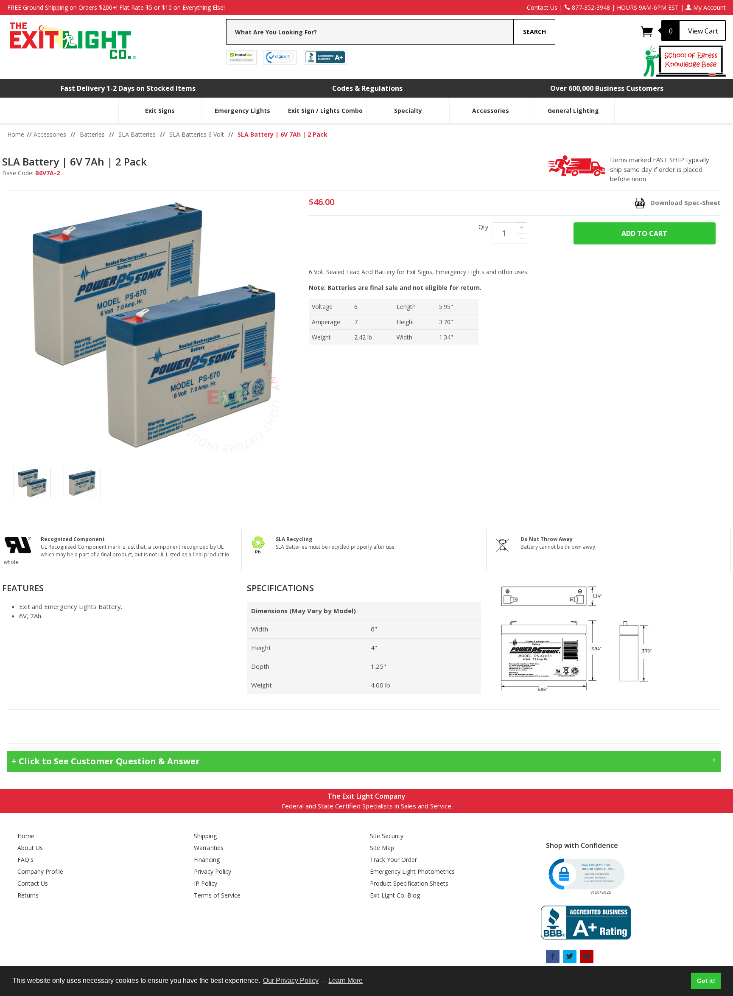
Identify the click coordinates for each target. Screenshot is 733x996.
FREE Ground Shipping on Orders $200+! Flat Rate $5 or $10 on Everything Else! (116, 7)
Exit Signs (160, 111)
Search (534, 32)
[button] (586, 875)
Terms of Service (217, 895)
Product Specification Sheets (409, 883)
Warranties (209, 848)
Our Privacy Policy (291, 980)
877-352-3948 (590, 7)
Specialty (408, 111)
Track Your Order (393, 860)
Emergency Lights (242, 111)
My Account (708, 7)
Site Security (386, 836)
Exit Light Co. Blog (395, 895)
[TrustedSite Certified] (241, 56)
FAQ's (25, 860)
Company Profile (40, 871)
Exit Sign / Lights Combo (325, 111)
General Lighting (573, 111)
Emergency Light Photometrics (412, 871)
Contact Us (542, 7)
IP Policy (205, 883)
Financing (207, 860)
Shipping (205, 836)
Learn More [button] (345, 980)
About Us (30, 848)
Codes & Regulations (367, 88)
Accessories (490, 111)
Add (644, 233)
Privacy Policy (212, 871)
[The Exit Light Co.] (72, 38)
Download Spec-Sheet (685, 202)
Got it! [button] (706, 980)
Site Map (382, 848)
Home (25, 836)
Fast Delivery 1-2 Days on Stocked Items (128, 88)
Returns (28, 895)
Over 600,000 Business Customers (606, 88)
